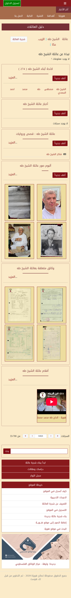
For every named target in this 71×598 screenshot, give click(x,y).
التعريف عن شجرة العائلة (54, 504)
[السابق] (50, 436)
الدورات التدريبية (58, 497)
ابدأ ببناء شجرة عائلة (35, 463)
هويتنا (62, 16)
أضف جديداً (60, 78)
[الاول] (57, 436)
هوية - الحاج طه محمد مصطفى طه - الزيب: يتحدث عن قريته (51, 417)
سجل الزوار (35, 475)
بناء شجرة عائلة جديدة (55, 516)
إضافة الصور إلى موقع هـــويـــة (51, 522)
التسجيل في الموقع (56, 510)
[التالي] (32, 436)
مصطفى (48, 89)
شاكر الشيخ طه (54, 154)
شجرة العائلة (19, 39)
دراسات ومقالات (35, 469)
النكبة (30, 16)
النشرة (40, 16)
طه (38, 89)
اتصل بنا (19, 16)
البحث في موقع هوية (55, 529)
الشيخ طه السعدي (61, 91)
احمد (12, 89)
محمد (24, 89)
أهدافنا (50, 16)
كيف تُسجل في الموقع (55, 491)
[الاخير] (25, 436)
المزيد (11, 77)
